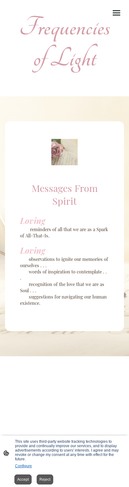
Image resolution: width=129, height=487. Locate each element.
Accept (23, 479)
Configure (23, 466)
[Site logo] (65, 78)
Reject (44, 479)
